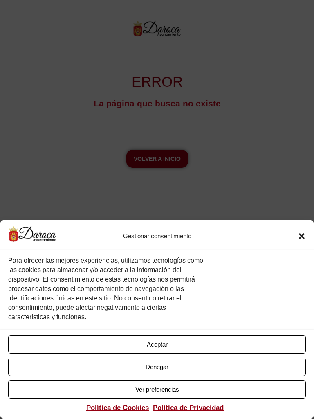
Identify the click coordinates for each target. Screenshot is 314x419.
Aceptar (157, 344)
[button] (302, 236)
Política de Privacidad (188, 408)
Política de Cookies (117, 408)
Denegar (157, 366)
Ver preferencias (157, 389)
